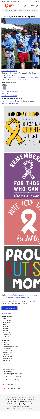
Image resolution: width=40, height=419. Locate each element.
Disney (5, 343)
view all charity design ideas (12, 103)
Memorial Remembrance (11, 347)
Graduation (7, 349)
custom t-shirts (29, 399)
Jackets (5, 328)
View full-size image (9, 71)
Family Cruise (7, 350)
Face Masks (7, 322)
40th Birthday (7, 358)
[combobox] (20, 10)
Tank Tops (6, 336)
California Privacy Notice (24, 401)
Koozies (5, 330)
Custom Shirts (7, 320)
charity (25, 295)
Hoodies (5, 326)
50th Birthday (7, 352)
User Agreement (25, 404)
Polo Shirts (6, 332)
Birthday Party (8, 356)
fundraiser (33, 295)
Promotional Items (22, 397)
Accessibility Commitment (11, 404)
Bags (4, 318)
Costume (6, 345)
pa (28, 297)
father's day (17, 295)
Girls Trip (6, 354)
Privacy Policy (12, 401)
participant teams (8, 297)
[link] (10, 6)
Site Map (32, 397)
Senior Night (7, 360)
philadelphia (21, 297)
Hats (4, 324)
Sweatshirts (7, 334)
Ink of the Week (6, 313)
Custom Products (11, 397)
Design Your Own (9, 308)
